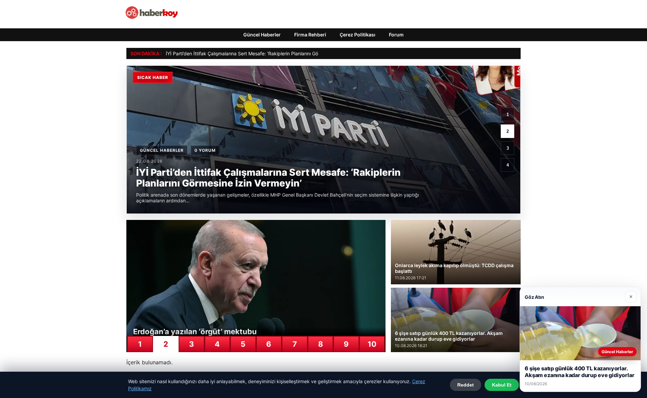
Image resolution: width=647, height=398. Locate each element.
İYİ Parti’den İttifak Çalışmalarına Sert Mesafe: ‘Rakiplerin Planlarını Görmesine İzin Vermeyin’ (266, 53)
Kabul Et (502, 385)
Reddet (465, 385)
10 (372, 344)
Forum (396, 34)
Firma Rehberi (310, 34)
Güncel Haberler (262, 34)
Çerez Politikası (357, 34)
